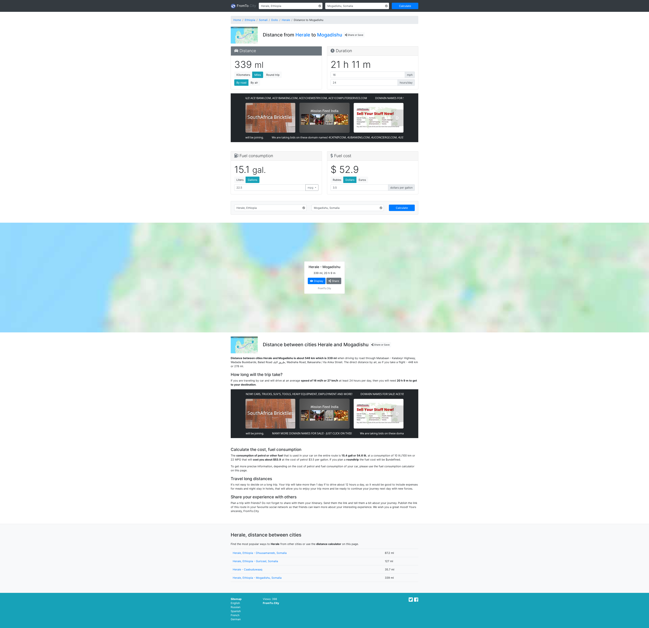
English (235, 603)
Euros (362, 179)
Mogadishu (329, 35)
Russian (235, 607)
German (236, 619)
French (235, 615)
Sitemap (236, 599)
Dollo (274, 20)
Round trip (273, 74)
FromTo (246, 6)
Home (237, 20)
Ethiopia (250, 20)
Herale (286, 20)
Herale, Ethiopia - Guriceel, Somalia (255, 561)
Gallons (252, 179)
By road (241, 82)
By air (254, 82)
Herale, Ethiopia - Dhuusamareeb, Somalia (260, 553)
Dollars (349, 179)
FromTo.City (271, 603)
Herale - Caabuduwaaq (247, 569)
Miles (257, 74)
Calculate (405, 6)
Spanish (236, 611)
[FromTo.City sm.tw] (411, 600)
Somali (263, 20)
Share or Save (355, 34)
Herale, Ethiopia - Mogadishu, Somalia (257, 577)
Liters (240, 179)
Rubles (337, 179)
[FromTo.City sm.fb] (416, 600)
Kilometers (243, 74)
